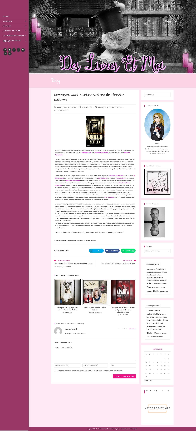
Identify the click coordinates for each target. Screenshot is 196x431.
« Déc (146, 381)
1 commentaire (62, 110)
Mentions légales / (114, 429)
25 (150, 373)
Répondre (132, 329)
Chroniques (102, 107)
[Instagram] (18, 50)
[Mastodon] (10, 53)
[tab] (152, 264)
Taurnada (87, 240)
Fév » (150, 381)
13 (157, 366)
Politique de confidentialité (129, 429)
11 (150, 366)
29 (165, 373)
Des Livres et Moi (14, 7)
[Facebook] (9, 50)
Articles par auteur (152, 306)
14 (161, 366)
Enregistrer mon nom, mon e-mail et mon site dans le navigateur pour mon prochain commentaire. (90, 371)
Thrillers (93, 240)
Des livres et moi (115, 107)
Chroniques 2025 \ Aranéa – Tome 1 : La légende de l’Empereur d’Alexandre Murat (123, 310)
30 (168, 373)
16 (168, 366)
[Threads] (14, 50)
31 (146, 376)
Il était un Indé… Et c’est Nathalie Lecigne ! (95, 309)
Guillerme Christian (76, 240)
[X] (5, 50)
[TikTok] (5, 53)
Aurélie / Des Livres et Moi (67, 107)
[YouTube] (23, 50)
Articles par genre (152, 264)
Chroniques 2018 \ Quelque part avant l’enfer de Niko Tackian (67, 309)
